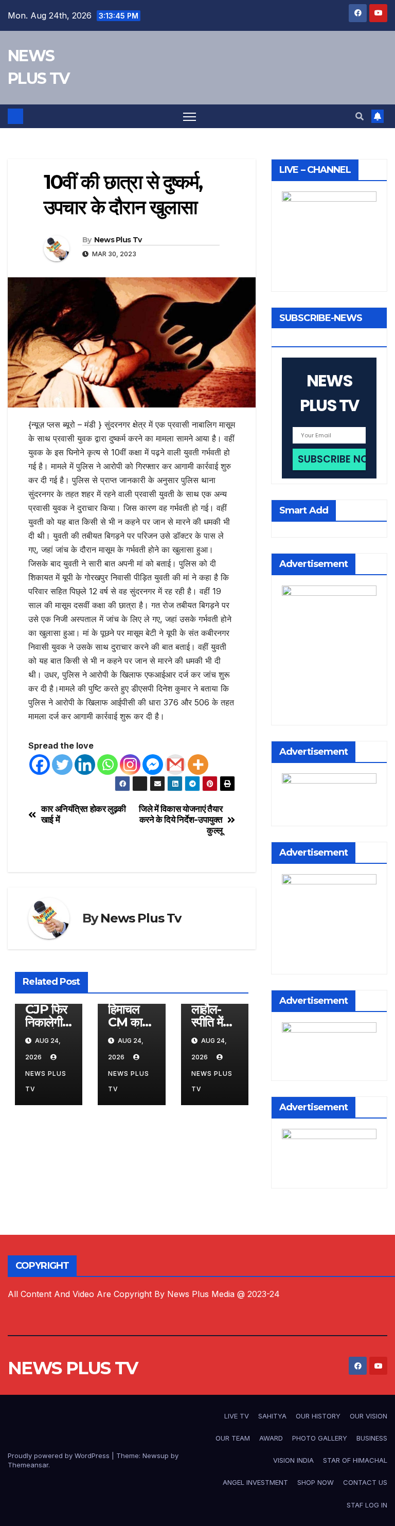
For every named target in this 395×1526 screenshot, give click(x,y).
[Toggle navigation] (189, 117)
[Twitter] (62, 764)
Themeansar (28, 1465)
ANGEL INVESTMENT (255, 1482)
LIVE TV (236, 1416)
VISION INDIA (293, 1460)
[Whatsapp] (107, 764)
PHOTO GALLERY (319, 1438)
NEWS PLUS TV (73, 1368)
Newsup (155, 1455)
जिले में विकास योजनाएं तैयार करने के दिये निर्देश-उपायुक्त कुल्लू (180, 819)
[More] (198, 764)
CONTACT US (365, 1482)
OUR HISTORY (318, 1416)
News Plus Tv (118, 239)
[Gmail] (175, 764)
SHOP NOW (315, 1482)
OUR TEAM (233, 1438)
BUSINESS (371, 1438)
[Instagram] (130, 764)
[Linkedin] (85, 764)
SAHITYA (272, 1416)
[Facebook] (39, 764)
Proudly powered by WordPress (60, 1455)
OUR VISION (368, 1416)
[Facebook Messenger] (152, 764)
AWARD (271, 1438)
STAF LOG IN (367, 1505)
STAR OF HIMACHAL (355, 1460)
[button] (359, 116)
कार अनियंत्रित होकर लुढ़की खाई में (83, 814)
